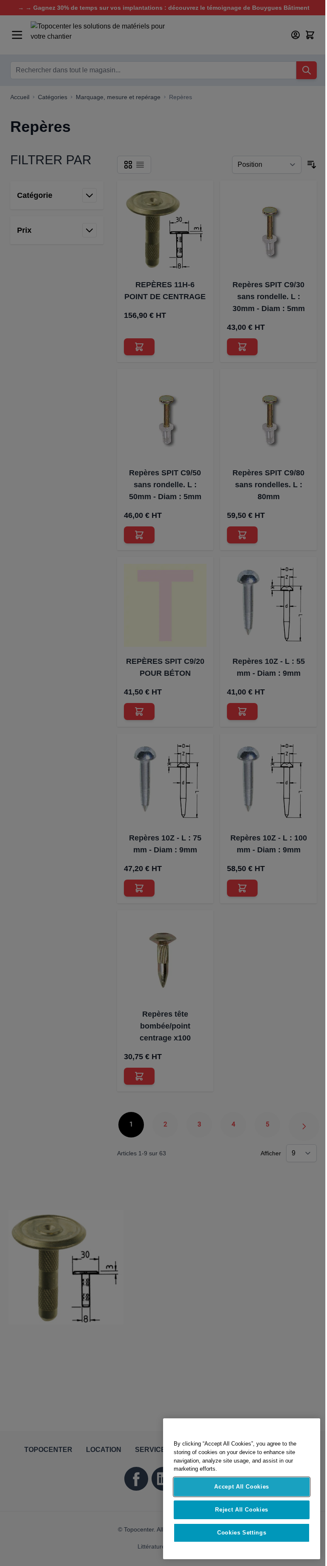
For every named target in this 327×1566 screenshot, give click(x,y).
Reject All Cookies (241, 1509)
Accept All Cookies (241, 1486)
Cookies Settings (242, 1532)
